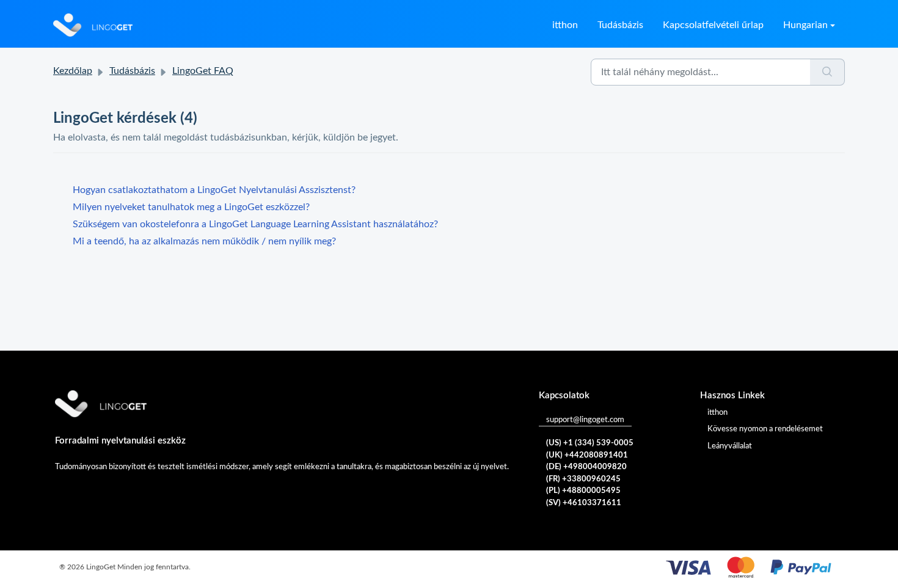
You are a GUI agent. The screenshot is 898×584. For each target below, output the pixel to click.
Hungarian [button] (805, 25)
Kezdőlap (72, 71)
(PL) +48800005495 (583, 491)
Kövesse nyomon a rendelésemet (765, 429)
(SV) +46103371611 (583, 503)
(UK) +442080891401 (587, 455)
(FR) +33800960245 (583, 479)
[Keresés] (827, 72)
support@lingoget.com (585, 420)
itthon (565, 25)
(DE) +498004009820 (586, 467)
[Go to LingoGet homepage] (93, 25)
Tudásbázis (620, 25)
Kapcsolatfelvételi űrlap (713, 25)
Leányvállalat (729, 446)
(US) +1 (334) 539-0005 (589, 443)
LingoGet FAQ (202, 71)
